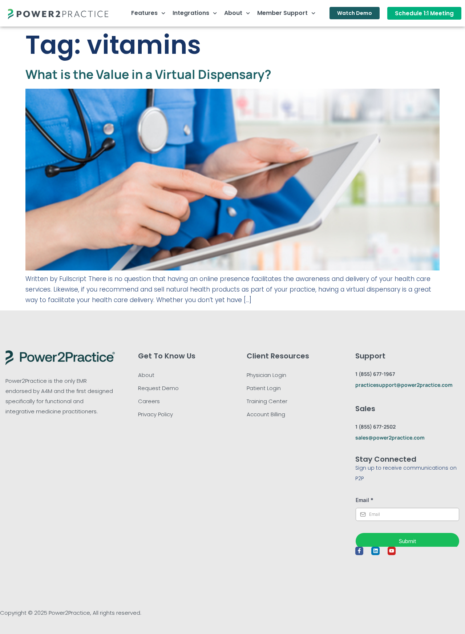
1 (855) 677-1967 (375, 373)
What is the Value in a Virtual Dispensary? (148, 74)
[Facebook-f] (359, 551)
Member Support (282, 13)
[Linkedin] (375, 551)
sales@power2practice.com (390, 437)
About (233, 13)
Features (144, 13)
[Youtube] (392, 551)
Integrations (191, 13)
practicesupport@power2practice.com (404, 384)
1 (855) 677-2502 (375, 426)
